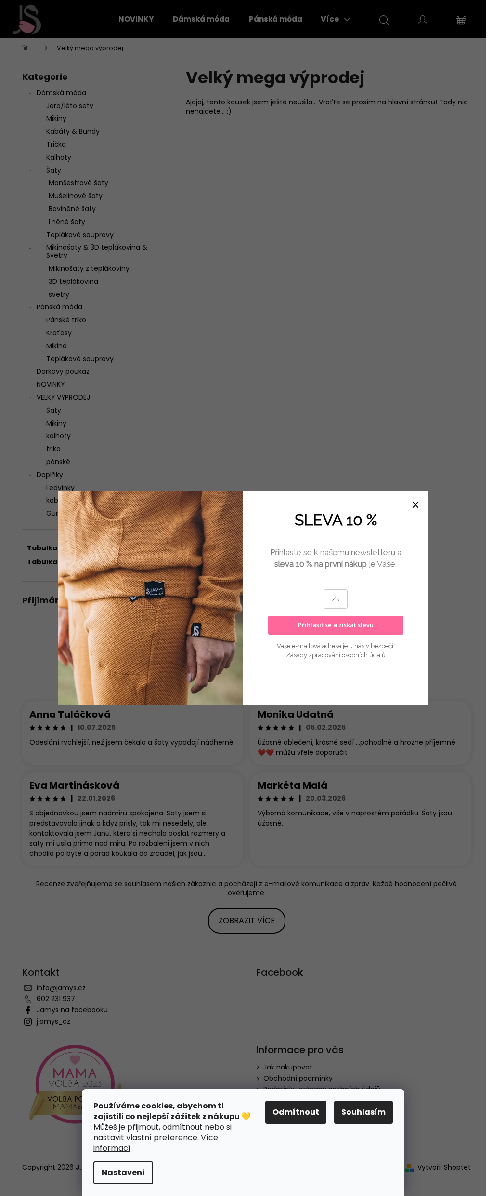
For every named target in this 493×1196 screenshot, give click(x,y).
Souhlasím (363, 1112)
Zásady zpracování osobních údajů (336, 655)
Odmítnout (295, 1112)
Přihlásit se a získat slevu (336, 625)
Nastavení (123, 1172)
